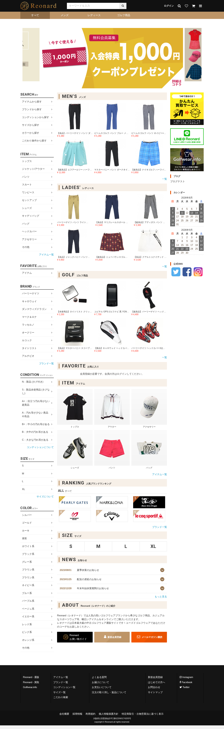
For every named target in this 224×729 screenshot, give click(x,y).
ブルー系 (27, 593)
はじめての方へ (156, 682)
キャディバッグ (30, 215)
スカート (27, 184)
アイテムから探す (32, 101)
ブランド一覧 (159, 527)
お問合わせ (154, 687)
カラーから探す (30, 132)
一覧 (164, 179)
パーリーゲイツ (30, 293)
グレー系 (27, 561)
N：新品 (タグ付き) (32, 381)
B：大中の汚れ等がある (35, 432)
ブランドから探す (32, 109)
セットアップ (29, 200)
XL (23, 489)
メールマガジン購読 (151, 637)
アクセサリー (29, 239)
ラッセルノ (28, 324)
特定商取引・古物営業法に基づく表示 (142, 713)
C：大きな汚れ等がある (35, 439)
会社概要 (64, 713)
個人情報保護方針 (108, 713)
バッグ (25, 223)
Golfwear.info (30, 687)
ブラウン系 (28, 569)
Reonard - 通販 (31, 677)
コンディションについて (40, 447)
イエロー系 (28, 616)
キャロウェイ (29, 301)
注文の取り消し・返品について (109, 692)
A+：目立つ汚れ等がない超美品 (36, 403)
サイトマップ (155, 692)
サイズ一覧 (59, 692)
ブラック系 (28, 554)
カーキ (25, 530)
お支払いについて (102, 687)
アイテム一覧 (159, 474)
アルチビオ (28, 355)
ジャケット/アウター (33, 168)
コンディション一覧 (64, 687)
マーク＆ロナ (29, 316)
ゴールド (27, 522)
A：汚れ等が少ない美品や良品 (35, 414)
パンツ (25, 176)
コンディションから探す (35, 117)
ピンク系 (27, 632)
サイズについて (45, 496)
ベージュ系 (28, 608)
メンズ (65, 15)
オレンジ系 (28, 640)
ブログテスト (177, 181)
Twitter (186, 687)
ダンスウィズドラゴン (34, 309)
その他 (25, 247)
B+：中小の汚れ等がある (36, 424)
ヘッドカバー (29, 231)
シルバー (27, 515)
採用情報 (77, 713)
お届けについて (100, 682)
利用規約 (90, 713)
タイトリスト (29, 348)
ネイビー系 (28, 585)
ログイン (169, 5)
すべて (35, 15)
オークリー (28, 332)
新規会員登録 (114, 637)
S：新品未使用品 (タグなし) (36, 391)
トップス (27, 161)
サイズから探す (30, 125)
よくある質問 (99, 677)
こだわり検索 (60, 697)
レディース (94, 15)
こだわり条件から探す (34, 140)
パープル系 (28, 600)
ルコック (27, 340)
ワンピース (28, 192)
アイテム (27, 273)
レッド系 (27, 624)
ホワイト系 (28, 546)
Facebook (186, 682)
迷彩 (24, 538)
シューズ (27, 208)
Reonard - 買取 (31, 682)
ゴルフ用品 (123, 15)
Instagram (187, 677)
